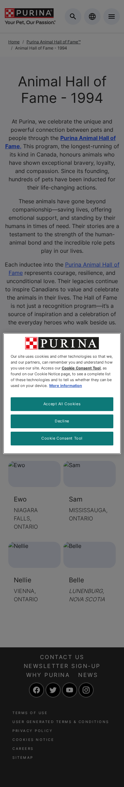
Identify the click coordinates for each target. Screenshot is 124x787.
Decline (62, 421)
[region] (62, 393)
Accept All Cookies (62, 403)
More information (65, 385)
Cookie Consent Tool (62, 438)
